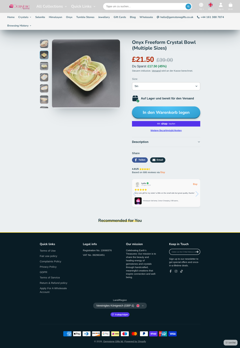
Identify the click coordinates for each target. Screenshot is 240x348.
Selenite (40, 17)
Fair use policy (48, 256)
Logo (19, 6)
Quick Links (81, 6)
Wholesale (146, 17)
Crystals (23, 17)
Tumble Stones (85, 17)
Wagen (230, 6)
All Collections (49, 6)
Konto (221, 6)
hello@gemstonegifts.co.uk (176, 17)
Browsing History (17, 25)
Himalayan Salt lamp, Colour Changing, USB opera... (161, 201)
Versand (156, 70)
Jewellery (104, 17)
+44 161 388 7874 (212, 17)
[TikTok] (181, 271)
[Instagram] (176, 271)
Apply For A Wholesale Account (53, 290)
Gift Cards (120, 17)
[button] (197, 194)
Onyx (69, 17)
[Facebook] (170, 271)
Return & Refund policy (53, 282)
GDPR (43, 272)
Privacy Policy (48, 266)
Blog (133, 17)
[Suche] (188, 6)
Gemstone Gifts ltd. (113, 341)
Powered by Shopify (135, 341)
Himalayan (55, 17)
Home (10, 17)
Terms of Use (48, 250)
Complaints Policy (50, 261)
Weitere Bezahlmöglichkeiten (166, 130)
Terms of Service (50, 277)
